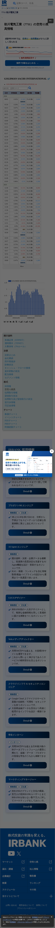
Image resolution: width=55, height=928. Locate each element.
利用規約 (35, 917)
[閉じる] (52, 451)
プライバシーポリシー (24, 922)
